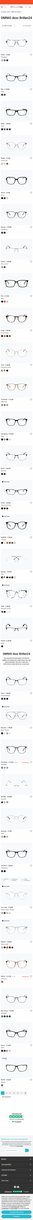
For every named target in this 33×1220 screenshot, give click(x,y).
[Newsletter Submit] (27, 1150)
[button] (31, 55)
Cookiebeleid (4, 1208)
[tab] (16, 1159)
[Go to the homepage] (17, 7)
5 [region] (17, 1093)
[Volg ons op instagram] (18, 1187)
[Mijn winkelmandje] (30, 7)
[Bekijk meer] (15, 543)
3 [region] (10, 1093)
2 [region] (6, 1093)
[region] (16, 41)
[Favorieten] (26, 7)
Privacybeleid (13, 1208)
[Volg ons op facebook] (15, 1187)
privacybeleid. (20, 1146)
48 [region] (25, 1093)
